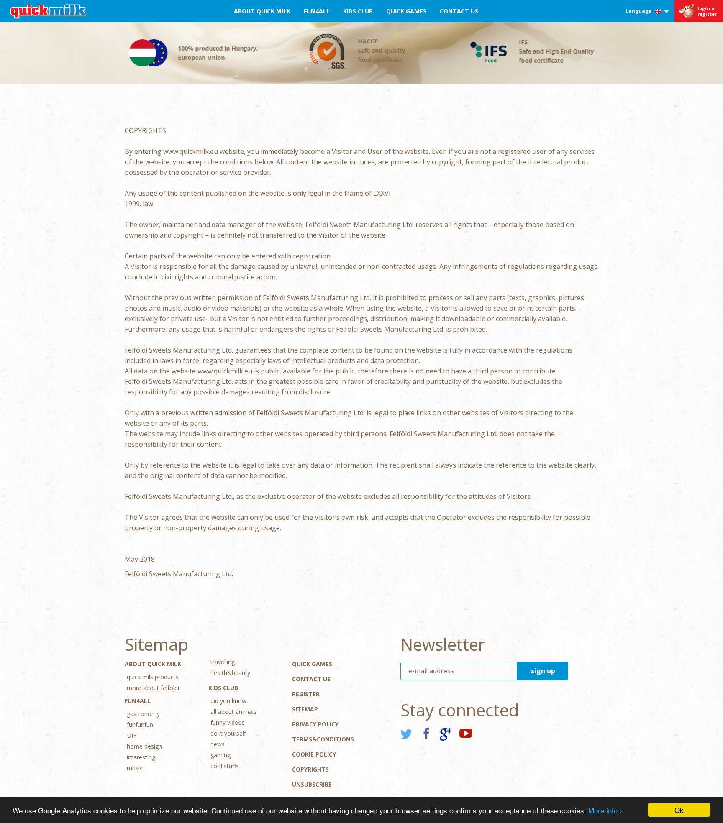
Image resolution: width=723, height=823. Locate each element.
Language (639, 11)
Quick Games (406, 11)
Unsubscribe (312, 784)
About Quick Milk (262, 11)
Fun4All (317, 11)
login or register (707, 11)
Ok (679, 810)
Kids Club (358, 11)
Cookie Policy (314, 754)
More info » (605, 810)
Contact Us (459, 11)
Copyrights (310, 769)
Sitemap (305, 709)
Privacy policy (315, 724)
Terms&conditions (323, 739)
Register (306, 694)
